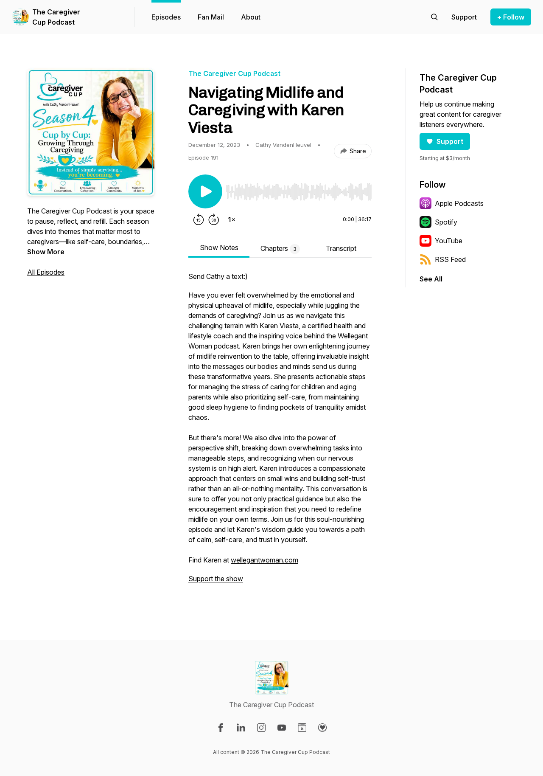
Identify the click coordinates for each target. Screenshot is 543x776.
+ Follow (510, 17)
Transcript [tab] (341, 248)
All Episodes (45, 272)
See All (431, 279)
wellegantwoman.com (264, 560)
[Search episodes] (434, 17)
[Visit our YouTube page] (281, 727)
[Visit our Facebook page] (220, 727)
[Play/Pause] (205, 191)
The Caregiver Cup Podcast (56, 17)
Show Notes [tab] (219, 247)
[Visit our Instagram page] (261, 727)
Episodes (166, 17)
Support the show (215, 578)
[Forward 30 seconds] (214, 219)
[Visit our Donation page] (322, 727)
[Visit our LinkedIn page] (241, 727)
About (250, 17)
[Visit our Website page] (302, 727)
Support (450, 141)
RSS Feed (450, 259)
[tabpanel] (280, 431)
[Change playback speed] (231, 219)
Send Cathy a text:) (218, 276)
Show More (45, 251)
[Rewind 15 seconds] (198, 219)
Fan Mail (211, 17)
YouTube (448, 240)
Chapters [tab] (278, 248)
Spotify (446, 222)
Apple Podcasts (459, 203)
